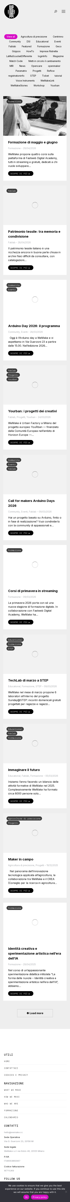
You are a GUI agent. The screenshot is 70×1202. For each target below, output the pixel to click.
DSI (28, 41)
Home (7, 1061)
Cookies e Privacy (16, 1075)
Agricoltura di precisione (34, 36)
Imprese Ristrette (49, 51)
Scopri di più (18, 173)
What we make (12, 1090)
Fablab (12, 46)
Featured (26, 46)
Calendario (11, 1117)
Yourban (54, 85)
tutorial (58, 75)
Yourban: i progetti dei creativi (32, 411)
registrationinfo (16, 75)
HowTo (30, 51)
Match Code (16, 61)
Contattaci (11, 1068)
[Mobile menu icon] (63, 11)
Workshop (39, 85)
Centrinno (58, 36)
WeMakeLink (47, 80)
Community (15, 41)
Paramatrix (21, 70)
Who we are (11, 1104)
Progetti (37, 70)
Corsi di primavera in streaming (33, 591)
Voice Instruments (25, 80)
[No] (66, 1191)
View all (11, 36)
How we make (12, 1097)
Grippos (16, 51)
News (22, 66)
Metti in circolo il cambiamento (44, 61)
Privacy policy (40, 1197)
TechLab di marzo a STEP (28, 680)
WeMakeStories (19, 85)
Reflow (51, 70)
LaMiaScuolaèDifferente (19, 56)
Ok (26, 1197)
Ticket (45, 75)
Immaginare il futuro (24, 770)
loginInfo (42, 56)
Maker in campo (20, 859)
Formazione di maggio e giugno (33, 142)
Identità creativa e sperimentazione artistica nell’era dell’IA (34, 953)
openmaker (54, 66)
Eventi (57, 41)
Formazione (43, 46)
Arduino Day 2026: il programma (34, 326)
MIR (12, 66)
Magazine (58, 56)
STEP (33, 75)
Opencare (36, 66)
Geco (59, 46)
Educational (42, 41)
